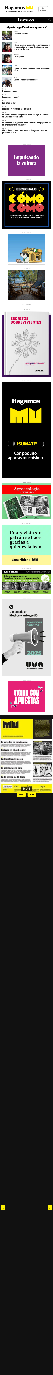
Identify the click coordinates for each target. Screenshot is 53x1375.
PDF (32, 794)
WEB (21, 794)
